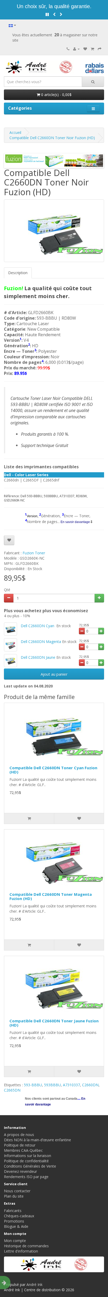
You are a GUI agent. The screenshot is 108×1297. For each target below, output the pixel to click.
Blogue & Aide (16, 1226)
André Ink (34, 1284)
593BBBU (52, 1084)
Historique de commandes (26, 1245)
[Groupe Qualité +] (54, 1264)
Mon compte (15, 1240)
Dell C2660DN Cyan (38, 625)
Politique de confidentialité (26, 1160)
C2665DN (12, 1090)
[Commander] (99, 48)
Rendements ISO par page (26, 1176)
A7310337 (71, 1084)
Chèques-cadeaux (19, 1215)
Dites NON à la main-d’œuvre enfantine (37, 1139)
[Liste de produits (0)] (85, 48)
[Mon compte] (76, 48)
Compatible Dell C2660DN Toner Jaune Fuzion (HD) (54, 1023)
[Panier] (92, 48)
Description (18, 272)
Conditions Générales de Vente (30, 1166)
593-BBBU (33, 1084)
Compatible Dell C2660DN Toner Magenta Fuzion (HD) (50, 896)
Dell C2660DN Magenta (41, 641)
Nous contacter (17, 1190)
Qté (7, 589)
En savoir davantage (75, 522)
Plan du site (14, 1196)
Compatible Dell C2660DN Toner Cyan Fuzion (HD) (53, 770)
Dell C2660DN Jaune (38, 657)
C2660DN (90, 1084)
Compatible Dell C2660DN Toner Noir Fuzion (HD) (52, 137)
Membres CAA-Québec (23, 1150)
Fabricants (12, 1210)
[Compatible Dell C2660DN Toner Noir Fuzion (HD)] (54, 230)
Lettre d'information (21, 1251)
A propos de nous (19, 1134)
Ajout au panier (54, 674)
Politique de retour (19, 1145)
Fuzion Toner (34, 552)
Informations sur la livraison (27, 1155)
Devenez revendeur (20, 1171)
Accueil (15, 132)
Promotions (14, 1221)
